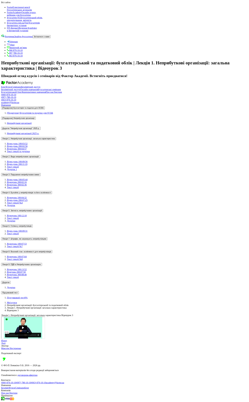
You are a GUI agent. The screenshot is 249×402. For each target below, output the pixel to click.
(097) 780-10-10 (8, 97)
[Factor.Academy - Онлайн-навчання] (17, 84)
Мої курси (12, 302)
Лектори (58, 92)
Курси (9, 87)
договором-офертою (27, 375)
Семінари (16, 87)
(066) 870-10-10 (8, 94)
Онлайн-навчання (29, 89)
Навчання (6, 105)
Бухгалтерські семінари (49, 89)
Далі (3, 343)
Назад (4, 340)
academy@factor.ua (10, 102)
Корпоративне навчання (34, 92)
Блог (3, 87)
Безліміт (5, 388)
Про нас (50, 92)
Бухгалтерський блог (11, 92)
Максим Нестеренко (11, 348)
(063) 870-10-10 (8, 100)
